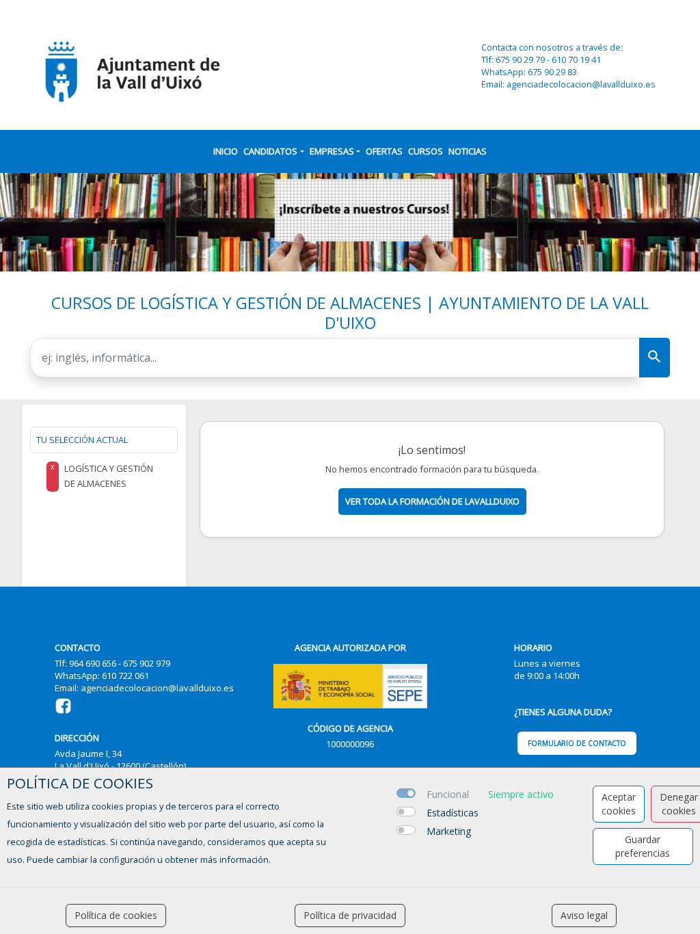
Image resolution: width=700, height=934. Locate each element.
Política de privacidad (350, 915)
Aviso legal (584, 915)
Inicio (225, 151)
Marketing (449, 831)
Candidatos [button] (270, 151)
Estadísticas (453, 812)
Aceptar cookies (619, 803)
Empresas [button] (332, 151)
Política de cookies (116, 915)
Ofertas (384, 151)
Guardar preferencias (642, 846)
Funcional (448, 794)
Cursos (425, 151)
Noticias (467, 151)
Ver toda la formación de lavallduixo (432, 501)
